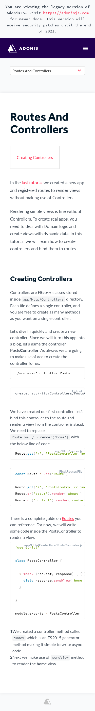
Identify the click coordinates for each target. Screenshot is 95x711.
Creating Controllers (35, 157)
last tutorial (32, 182)
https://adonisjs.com (66, 13)
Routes (68, 518)
